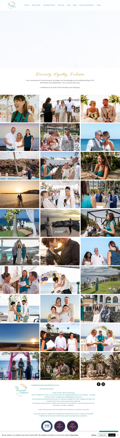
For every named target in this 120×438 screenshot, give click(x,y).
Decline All (102, 435)
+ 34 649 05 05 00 (46, 389)
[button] (19, 108)
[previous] (3, 238)
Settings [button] (94, 435)
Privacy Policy (74, 435)
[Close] (118, 434)
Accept (112, 435)
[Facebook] (98, 384)
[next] (116, 238)
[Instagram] (103, 384)
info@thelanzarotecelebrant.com (45, 385)
